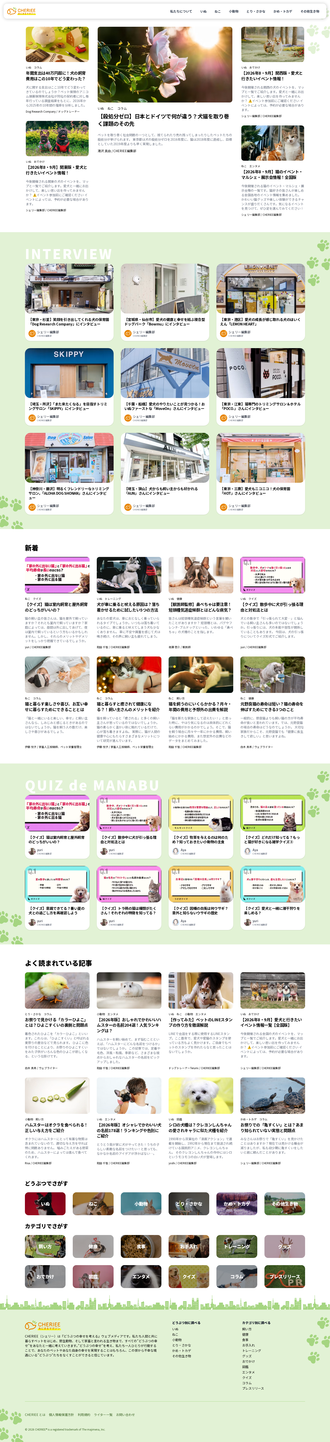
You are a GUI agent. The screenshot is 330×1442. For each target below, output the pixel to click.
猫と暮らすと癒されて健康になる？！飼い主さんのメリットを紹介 (128, 706)
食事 (245, 1339)
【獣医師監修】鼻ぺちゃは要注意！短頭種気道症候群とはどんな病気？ (200, 607)
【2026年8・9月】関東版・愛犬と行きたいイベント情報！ (56, 170)
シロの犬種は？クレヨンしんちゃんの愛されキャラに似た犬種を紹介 (200, 1127)
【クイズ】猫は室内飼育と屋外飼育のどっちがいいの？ (56, 607)
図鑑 (179, 1119)
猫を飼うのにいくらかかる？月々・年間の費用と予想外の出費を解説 (200, 706)
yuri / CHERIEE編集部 (38, 647)
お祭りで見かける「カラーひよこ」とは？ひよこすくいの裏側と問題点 (56, 1022)
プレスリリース (253, 1388)
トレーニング (113, 599)
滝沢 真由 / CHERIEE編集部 (117, 151)
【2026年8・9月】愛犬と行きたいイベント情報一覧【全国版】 (271, 1022)
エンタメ (254, 166)
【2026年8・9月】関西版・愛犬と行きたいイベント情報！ (272, 75)
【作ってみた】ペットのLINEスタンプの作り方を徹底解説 (201, 1022)
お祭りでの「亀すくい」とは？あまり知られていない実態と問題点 (272, 1127)
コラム (38, 67)
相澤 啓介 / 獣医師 (180, 647)
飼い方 (181, 698)
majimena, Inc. (96, 1429)
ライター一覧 (103, 1414)
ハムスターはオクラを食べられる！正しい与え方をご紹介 (56, 1127)
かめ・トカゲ (282, 11)
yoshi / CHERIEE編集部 (182, 1163)
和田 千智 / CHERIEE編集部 (113, 647)
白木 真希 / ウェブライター (256, 747)
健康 (179, 599)
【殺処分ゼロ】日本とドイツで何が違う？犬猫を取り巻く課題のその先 (163, 119)
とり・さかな (255, 11)
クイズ (37, 599)
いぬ (203, 11)
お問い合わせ (125, 1414)
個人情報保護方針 (61, 1414)
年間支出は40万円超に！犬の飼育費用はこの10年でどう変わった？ (56, 75)
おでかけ (39, 161)
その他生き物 (309, 11)
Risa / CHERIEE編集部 (38, 1163)
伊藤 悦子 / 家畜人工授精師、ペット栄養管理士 (53, 747)
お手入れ (248, 1345)
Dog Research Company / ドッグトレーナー (53, 111)
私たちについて (181, 11)
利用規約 (84, 1414)
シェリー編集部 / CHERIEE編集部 (46, 210)
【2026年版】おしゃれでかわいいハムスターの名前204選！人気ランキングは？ (129, 1025)
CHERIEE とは (35, 1414)
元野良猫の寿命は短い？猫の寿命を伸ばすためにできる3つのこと (272, 706)
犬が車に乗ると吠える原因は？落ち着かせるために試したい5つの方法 (128, 607)
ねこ (218, 11)
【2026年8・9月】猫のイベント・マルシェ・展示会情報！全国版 (272, 174)
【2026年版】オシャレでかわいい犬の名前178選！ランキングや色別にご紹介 (129, 1130)
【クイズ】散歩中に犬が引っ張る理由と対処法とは (271, 607)
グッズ (247, 1356)
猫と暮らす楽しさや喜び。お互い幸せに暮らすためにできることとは (56, 706)
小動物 (233, 11)
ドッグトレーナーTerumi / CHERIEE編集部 (194, 1068)
